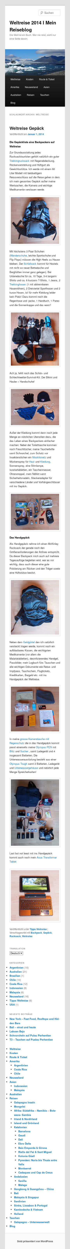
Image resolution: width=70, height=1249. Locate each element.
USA (12, 1004)
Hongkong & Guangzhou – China (34, 1189)
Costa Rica (16, 984)
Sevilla (22, 1181)
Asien (47, 87)
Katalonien (20, 1127)
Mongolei (19, 1106)
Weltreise (15, 79)
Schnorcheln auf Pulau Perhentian (30, 1035)
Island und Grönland (26, 1123)
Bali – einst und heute (23, 1027)
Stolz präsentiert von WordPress (35, 1241)
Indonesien (16, 988)
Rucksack (15, 936)
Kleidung (45, 461)
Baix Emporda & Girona (32, 1148)
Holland (18, 1214)
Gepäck (47, 932)
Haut (31, 461)
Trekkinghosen (18, 284)
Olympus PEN (44, 747)
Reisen (30, 94)
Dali (20, 1139)
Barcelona (24, 1131)
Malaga (22, 1185)
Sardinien (20, 1201)
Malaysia (15, 992)
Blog (12, 102)
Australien (15, 94)
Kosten (29, 79)
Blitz (12, 751)
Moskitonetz (39, 457)
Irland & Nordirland (25, 1119)
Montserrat (24, 1168)
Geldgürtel (29, 642)
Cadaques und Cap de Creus (35, 1172)
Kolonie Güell (26, 1156)
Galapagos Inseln (24, 1102)
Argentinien (17, 967)
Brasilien (15, 975)
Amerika (14, 87)
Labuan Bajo (17, 1031)
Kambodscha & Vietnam (28, 1209)
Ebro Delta (24, 1143)
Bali (16, 1193)
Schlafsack (30, 263)
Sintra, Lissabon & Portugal (30, 1205)
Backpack (36, 932)
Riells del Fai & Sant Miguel (35, 1152)
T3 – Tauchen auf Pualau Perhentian (31, 1039)
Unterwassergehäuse (26, 768)
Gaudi (21, 1135)
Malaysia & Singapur (26, 1197)
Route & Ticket (46, 79)
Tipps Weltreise (38, 929)
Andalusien (21, 1176)
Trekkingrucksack (19, 161)
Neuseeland (31, 87)
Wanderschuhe (18, 255)
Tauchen (44, 94)
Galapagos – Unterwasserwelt (31, 1222)
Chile (13, 980)
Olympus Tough (18, 764)
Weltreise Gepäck (27, 128)
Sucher (24, 751)
